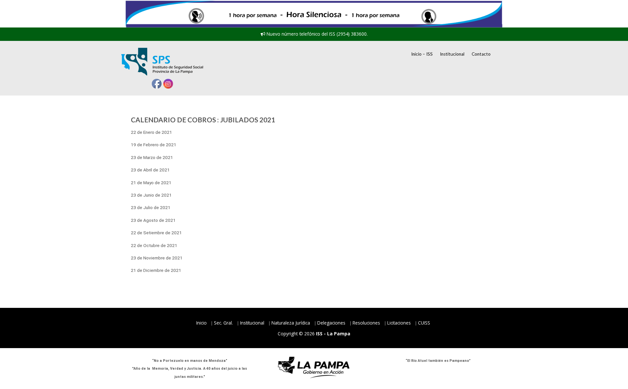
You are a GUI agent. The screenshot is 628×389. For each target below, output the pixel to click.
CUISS (424, 323)
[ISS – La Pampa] (162, 62)
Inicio (201, 323)
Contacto (481, 54)
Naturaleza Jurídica (290, 323)
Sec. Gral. (223, 323)
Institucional (452, 54)
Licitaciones (399, 323)
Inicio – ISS (422, 54)
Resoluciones (366, 323)
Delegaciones (331, 323)
